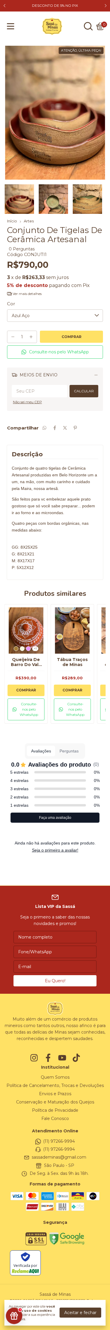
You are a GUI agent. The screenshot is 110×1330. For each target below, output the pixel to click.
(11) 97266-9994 (59, 1141)
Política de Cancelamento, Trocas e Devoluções (55, 1085)
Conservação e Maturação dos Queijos (55, 1102)
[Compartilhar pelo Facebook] (54, 428)
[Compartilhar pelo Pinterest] (75, 428)
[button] (55, 352)
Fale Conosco (55, 1118)
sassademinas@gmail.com (59, 1157)
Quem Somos (55, 1077)
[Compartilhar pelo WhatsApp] (44, 428)
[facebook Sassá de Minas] (48, 1058)
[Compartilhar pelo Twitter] (65, 428)
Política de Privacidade (55, 1110)
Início (12, 221)
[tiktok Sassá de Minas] (76, 1058)
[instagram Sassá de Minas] (34, 1058)
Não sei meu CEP (27, 402)
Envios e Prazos (55, 1093)
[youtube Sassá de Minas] (62, 1058)
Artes (29, 221)
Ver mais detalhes (27, 293)
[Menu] (11, 26)
